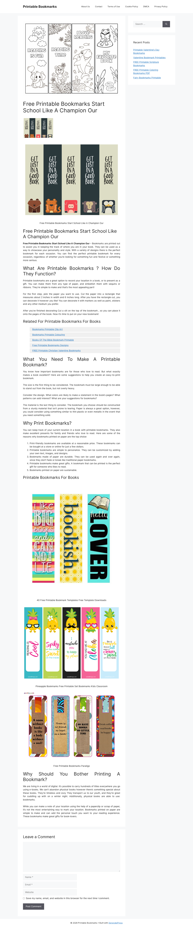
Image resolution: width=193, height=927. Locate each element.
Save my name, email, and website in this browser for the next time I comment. (68, 898)
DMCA (146, 6)
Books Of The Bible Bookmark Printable (53, 340)
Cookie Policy (131, 6)
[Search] (166, 24)
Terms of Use (114, 6)
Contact (98, 6)
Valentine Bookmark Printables (149, 57)
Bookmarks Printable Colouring (48, 334)
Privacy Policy (160, 6)
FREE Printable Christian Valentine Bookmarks (56, 350)
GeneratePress (116, 923)
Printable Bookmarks (40, 7)
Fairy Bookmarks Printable (147, 77)
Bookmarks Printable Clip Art (47, 329)
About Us (85, 6)
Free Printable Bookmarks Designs (50, 345)
